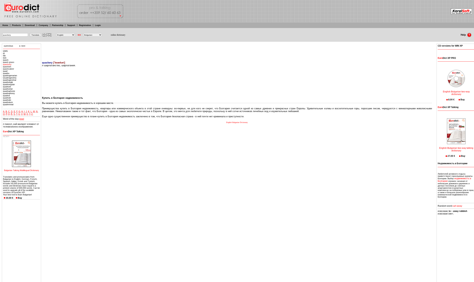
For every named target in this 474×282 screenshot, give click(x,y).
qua (4, 58)
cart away (457, 206)
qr (4, 53)
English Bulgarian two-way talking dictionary (456, 149)
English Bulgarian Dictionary (237, 122)
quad (5, 71)
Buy (20, 198)
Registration (85, 25)
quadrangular (9, 84)
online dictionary (118, 35)
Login (98, 25)
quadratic (7, 100)
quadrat (6, 95)
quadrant (7, 87)
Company (43, 25)
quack (6, 60)
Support (71, 25)
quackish (7, 66)
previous (9, 46)
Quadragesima (9, 78)
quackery (7, 64)
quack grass (8, 62)
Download (30, 25)
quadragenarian (10, 75)
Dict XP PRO (447, 58)
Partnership (57, 25)
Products (16, 25)
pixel (21, 119)
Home (5, 25)
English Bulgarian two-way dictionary (456, 93)
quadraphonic (9, 91)
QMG (5, 51)
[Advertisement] (237, 50)
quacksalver (8, 69)
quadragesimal (9, 80)
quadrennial (8, 104)
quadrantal (7, 89)
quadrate (7, 98)
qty (4, 55)
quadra (6, 73)
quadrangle (8, 82)
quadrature (8, 102)
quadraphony (9, 93)
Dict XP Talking (13, 131)
